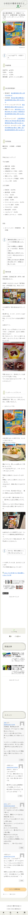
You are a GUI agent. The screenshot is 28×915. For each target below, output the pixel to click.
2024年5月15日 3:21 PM (9, 856)
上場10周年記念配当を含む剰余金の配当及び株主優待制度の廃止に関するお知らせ (15, 121)
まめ (5, 722)
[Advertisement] (14, 612)
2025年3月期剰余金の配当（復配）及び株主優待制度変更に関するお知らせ (15, 128)
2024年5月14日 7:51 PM (9, 724)
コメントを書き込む (14, 889)
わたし (6, 804)
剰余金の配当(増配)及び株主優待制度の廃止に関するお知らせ (15, 100)
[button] (25, 478)
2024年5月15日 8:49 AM (12, 767)
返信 (22, 759)
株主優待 (6, 593)
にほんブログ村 (7, 575)
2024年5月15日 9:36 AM (9, 806)
